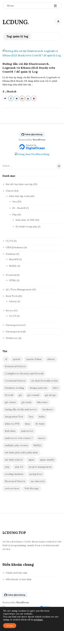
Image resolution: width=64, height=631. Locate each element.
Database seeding (14, 387)
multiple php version (16, 445)
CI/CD (9, 240)
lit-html (40, 423)
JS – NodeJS (18, 208)
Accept (9, 625)
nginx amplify (47, 459)
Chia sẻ (10, 190)
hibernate (42, 402)
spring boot (35, 474)
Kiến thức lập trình (19, 196)
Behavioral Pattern (15, 366)
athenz (51, 359)
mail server (27, 430)
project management (40, 466)
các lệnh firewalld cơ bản (44, 380)
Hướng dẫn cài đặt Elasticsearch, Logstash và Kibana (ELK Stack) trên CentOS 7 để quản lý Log (28, 67)
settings (38, 619)
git (20, 395)
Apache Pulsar (34, 359)
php (7, 466)
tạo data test (38, 481)
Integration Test (14, 416)
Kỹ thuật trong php (26, 226)
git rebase (10, 402)
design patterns (38, 387)
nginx (31, 459)
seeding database (14, 474)
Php (14, 214)
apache (17, 359)
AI (6, 359)
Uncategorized (14, 325)
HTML (12, 280)
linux (27, 423)
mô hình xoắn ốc (14, 459)
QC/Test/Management (19, 289)
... (32, 84)
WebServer (12, 338)
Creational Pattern (15, 380)
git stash (26, 402)
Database (11, 253)
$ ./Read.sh (9, 91)
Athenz (13, 301)
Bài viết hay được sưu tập (19, 184)
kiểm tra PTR (12, 423)
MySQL (13, 265)
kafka (42, 416)
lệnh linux (10, 430)
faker (55, 387)
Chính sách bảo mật (16, 572)
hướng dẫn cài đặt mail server (21, 409)
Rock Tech (11, 296)
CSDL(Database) (14, 247)
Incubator (48, 409)
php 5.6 (19, 466)
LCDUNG (15, 22)
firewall (9, 395)
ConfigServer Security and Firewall (24, 373)
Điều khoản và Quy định (18, 579)
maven (41, 438)
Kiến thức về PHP (25, 219)
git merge (50, 395)
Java (14, 201)
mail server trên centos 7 (18, 438)
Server (9, 310)
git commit (33, 395)
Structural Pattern (15, 481)
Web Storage (32, 488)
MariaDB (14, 259)
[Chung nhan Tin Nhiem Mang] (32, 154)
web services (12, 488)
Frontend (11, 274)
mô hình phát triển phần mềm (21, 452)
